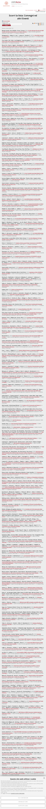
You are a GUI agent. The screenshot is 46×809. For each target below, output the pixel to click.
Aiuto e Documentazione (29, 10)
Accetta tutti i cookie (23, 805)
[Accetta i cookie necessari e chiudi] (44, 778)
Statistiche (36, 10)
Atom (36, 23)
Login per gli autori (42, 10)
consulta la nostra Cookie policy (17, 793)
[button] (6, 25)
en (44, 8)
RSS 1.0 (42, 23)
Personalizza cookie (23, 801)
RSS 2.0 (42, 24)
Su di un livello (6, 21)
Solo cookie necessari (23, 797)
